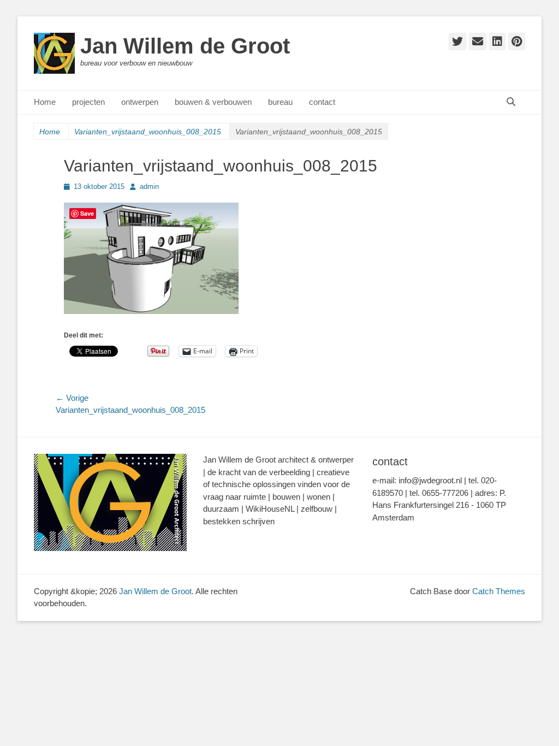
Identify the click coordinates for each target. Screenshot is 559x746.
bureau (280, 101)
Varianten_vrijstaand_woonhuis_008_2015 (147, 131)
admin (149, 186)
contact (322, 101)
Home (45, 101)
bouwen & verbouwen (213, 101)
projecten (88, 101)
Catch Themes (498, 591)
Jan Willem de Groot (185, 46)
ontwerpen (139, 101)
